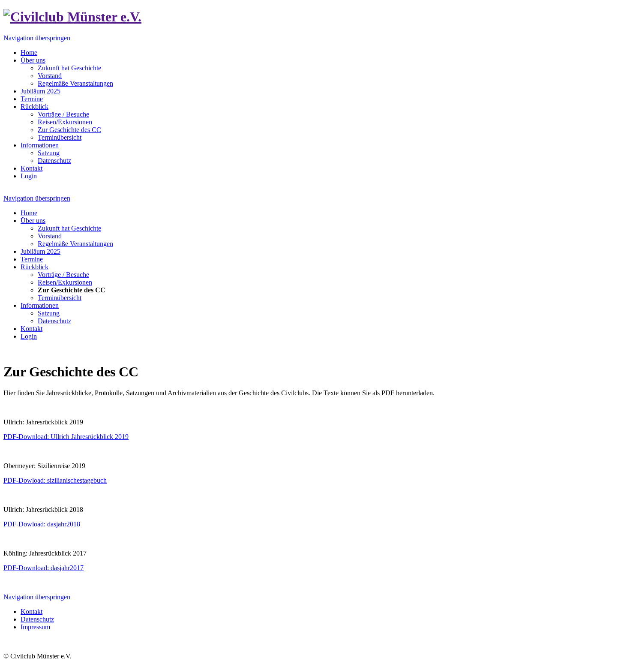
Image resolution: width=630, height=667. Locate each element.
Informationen (40, 145)
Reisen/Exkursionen (65, 122)
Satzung (49, 152)
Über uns (33, 60)
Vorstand (50, 75)
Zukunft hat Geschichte (69, 68)
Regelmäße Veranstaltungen (75, 83)
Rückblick (34, 106)
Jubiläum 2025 (40, 91)
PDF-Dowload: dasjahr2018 (41, 524)
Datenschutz (54, 160)
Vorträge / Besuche (63, 114)
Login (29, 176)
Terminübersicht (59, 137)
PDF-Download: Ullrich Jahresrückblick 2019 (66, 436)
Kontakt (31, 168)
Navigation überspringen (36, 38)
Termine (32, 98)
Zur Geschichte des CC (69, 129)
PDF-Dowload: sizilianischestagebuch (55, 480)
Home (29, 52)
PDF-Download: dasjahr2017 (43, 567)
